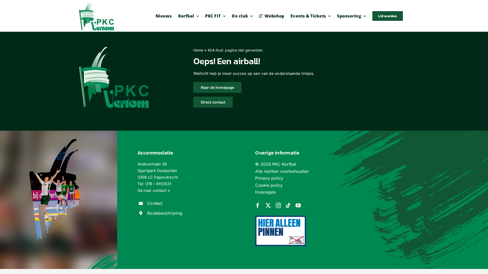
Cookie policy (269, 185)
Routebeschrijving (164, 213)
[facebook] (257, 205)
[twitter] (268, 205)
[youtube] (298, 205)
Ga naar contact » (154, 190)
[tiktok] (288, 205)
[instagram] (278, 205)
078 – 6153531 (158, 183)
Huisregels (265, 192)
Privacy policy (269, 178)
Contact (155, 203)
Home (198, 50)
